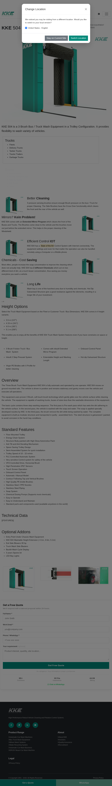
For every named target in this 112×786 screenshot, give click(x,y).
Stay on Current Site (56, 38)
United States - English (38, 28)
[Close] (86, 9)
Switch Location (78, 38)
